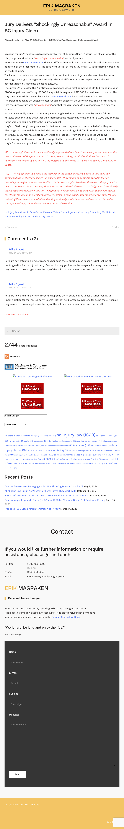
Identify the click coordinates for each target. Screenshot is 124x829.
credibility (41, 441)
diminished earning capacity (62, 441)
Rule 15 (40, 464)
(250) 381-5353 (35, 571)
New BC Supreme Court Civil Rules (42, 455)
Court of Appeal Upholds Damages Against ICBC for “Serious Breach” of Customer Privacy (55, 500)
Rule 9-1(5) (71, 459)
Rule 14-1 (29, 463)
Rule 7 (112, 454)
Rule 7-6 (19, 459)
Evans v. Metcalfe (33, 62)
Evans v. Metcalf (52, 212)
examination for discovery (89, 441)
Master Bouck (102, 450)
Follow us (14, 356)
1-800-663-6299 (36, 563)
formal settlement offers (31, 445)
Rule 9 (44, 459)
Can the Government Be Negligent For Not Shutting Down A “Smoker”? (44, 486)
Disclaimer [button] (113, 822)
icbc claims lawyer (101, 445)
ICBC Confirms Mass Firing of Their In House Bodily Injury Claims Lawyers (46, 495)
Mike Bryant (16, 249)
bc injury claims (48, 436)
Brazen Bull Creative (27, 804)
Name (12, 651)
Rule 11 (98, 459)
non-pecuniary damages (70, 454)
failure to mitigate (60, 96)
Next (114, 227)
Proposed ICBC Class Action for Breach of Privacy (32, 508)
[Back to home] (62, 7)
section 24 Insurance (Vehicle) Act (73, 463)
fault (12, 445)
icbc (66, 446)
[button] (62, 813)
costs (29, 441)
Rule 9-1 (58, 459)
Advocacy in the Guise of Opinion (22, 436)
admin (18, 40)
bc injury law (12, 212)
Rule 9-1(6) (85, 459)
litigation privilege (78, 450)
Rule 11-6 (108, 459)
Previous (11, 227)
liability (63, 450)
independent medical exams (42, 450)
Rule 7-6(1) (31, 459)
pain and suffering (95, 455)
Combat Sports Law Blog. (66, 617)
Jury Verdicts (104, 212)
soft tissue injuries (101, 463)
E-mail (12, 672)
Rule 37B (51, 463)
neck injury (20, 455)
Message (14, 714)
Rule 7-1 (9, 459)
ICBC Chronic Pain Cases (60, 40)
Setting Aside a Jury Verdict (38, 216)
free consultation (53, 446)
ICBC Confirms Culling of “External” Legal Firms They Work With (41, 490)
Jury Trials (78, 40)
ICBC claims (80, 445)
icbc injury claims (73, 212)
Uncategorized (91, 40)
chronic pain (16, 441)
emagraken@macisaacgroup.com (46, 576)
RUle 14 (17, 463)
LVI (91, 451)
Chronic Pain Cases (31, 212)
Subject (13, 693)
